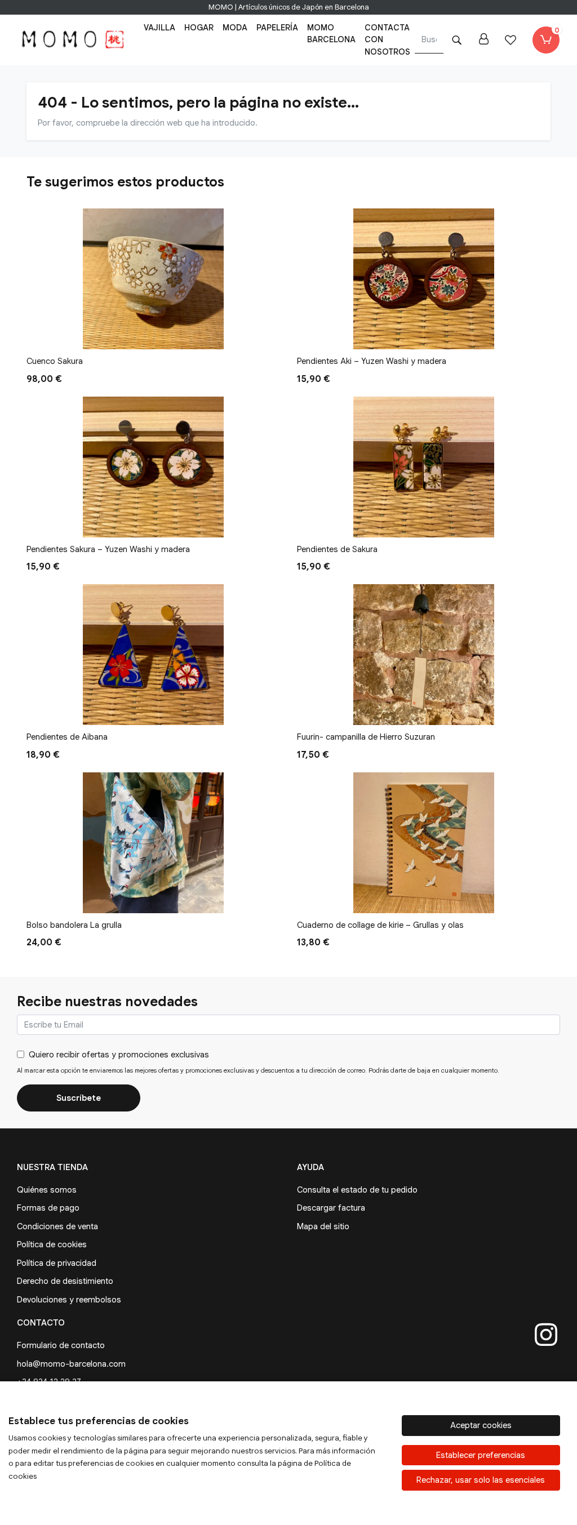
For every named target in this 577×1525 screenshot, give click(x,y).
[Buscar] (456, 40)
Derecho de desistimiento (65, 1281)
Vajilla (159, 28)
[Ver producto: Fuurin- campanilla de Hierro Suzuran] (424, 654)
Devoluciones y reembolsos (69, 1300)
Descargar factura (331, 1208)
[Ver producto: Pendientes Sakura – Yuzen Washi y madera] (153, 467)
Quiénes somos (47, 1190)
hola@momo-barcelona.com (71, 1364)
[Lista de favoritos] (510, 40)
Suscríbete (78, 1098)
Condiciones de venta (57, 1226)
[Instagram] (546, 1335)
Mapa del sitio (323, 1226)
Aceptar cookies (481, 1425)
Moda (235, 28)
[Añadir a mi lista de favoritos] (268, 337)
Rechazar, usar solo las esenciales (480, 1480)
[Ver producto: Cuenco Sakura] (153, 278)
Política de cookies (52, 1244)
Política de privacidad (56, 1263)
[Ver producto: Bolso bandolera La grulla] (153, 842)
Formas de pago (48, 1208)
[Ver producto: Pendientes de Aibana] (153, 654)
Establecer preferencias (480, 1455)
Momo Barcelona (331, 34)
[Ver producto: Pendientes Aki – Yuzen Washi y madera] (424, 278)
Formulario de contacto (61, 1345)
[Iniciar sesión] (483, 40)
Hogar (199, 28)
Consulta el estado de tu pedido (357, 1190)
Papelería (277, 28)
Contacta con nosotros (387, 40)
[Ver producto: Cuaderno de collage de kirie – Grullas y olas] (424, 842)
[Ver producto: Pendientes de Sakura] (424, 467)
